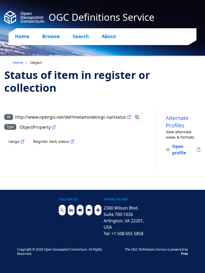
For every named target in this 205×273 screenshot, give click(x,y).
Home (22, 36)
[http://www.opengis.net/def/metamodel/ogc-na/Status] (72, 141)
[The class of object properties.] (54, 127)
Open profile (179, 149)
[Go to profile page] (198, 149)
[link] (36, 62)
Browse (51, 36)
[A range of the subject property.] (22, 141)
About (109, 36)
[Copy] (137, 117)
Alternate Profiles (177, 121)
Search (81, 36)
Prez (184, 253)
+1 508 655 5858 (127, 233)
